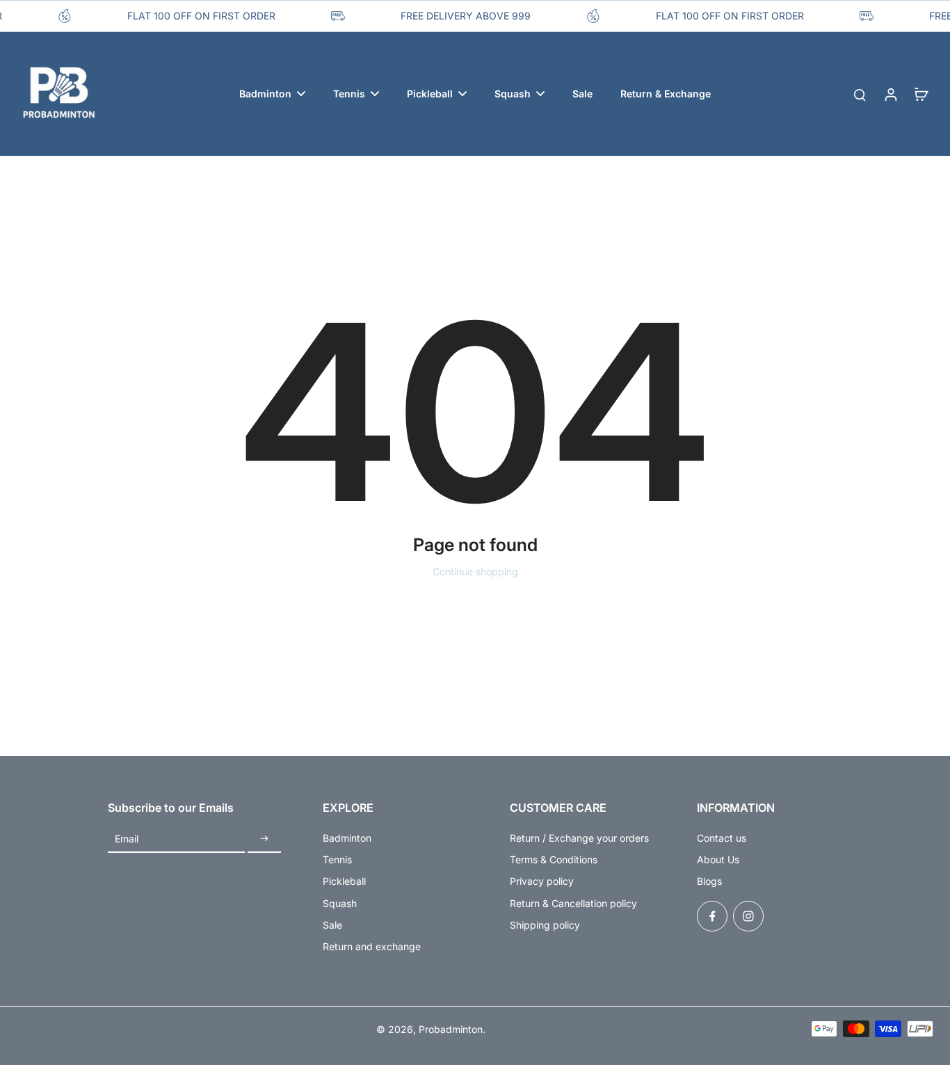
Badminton (347, 838)
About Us (718, 859)
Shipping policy (545, 925)
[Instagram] (748, 916)
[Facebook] (712, 916)
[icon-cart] (920, 94)
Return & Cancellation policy (573, 903)
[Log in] (890, 94)
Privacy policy (542, 881)
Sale (332, 925)
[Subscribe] (264, 839)
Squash (340, 903)
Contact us (721, 838)
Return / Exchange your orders (579, 838)
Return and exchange (372, 946)
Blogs (709, 881)
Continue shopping (475, 571)
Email (126, 839)
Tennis (337, 859)
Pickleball (344, 881)
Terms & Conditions (553, 859)
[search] (859, 94)
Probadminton (451, 1029)
